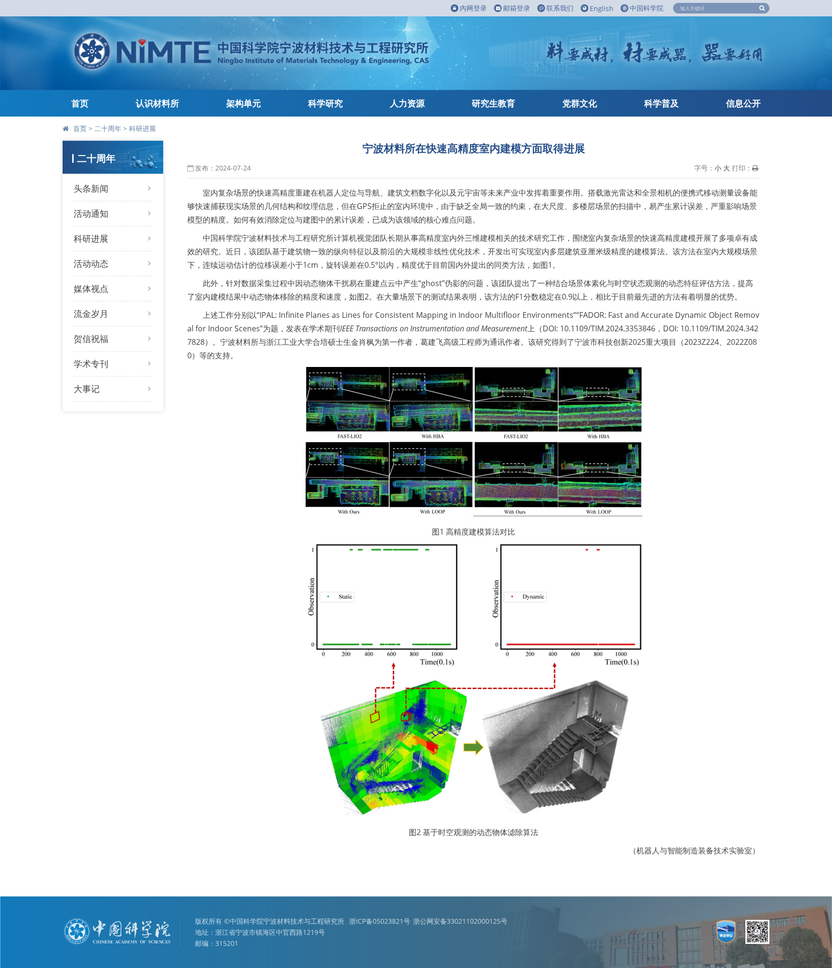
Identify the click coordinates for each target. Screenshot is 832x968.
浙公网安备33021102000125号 (460, 921)
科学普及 (661, 103)
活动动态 (91, 263)
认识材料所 (157, 103)
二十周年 (107, 128)
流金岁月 (91, 313)
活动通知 (91, 213)
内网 (473, 8)
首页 (80, 103)
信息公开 (743, 103)
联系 (559, 8)
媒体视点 (91, 288)
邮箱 (516, 8)
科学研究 (325, 103)
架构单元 (243, 103)
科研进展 (142, 128)
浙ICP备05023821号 (379, 921)
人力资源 (407, 103)
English (601, 8)
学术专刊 (91, 363)
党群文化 (579, 103)
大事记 (87, 388)
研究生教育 (493, 103)
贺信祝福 (91, 338)
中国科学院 (646, 8)
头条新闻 (91, 188)
